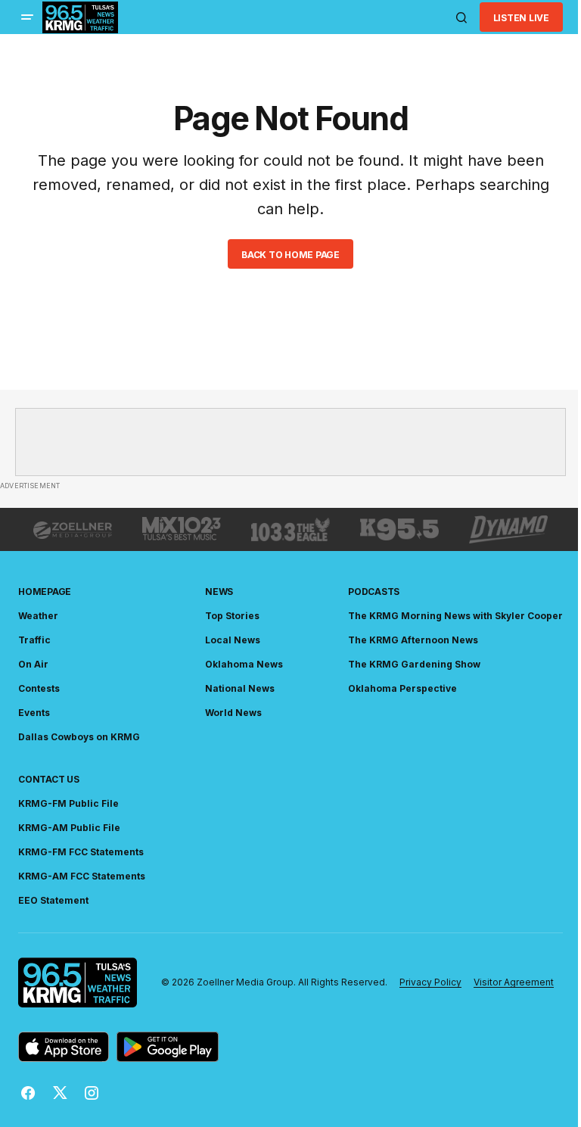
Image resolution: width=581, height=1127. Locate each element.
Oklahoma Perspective (402, 688)
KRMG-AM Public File (69, 827)
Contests (39, 688)
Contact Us (48, 779)
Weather (38, 615)
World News (233, 712)
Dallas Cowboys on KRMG (79, 737)
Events (34, 712)
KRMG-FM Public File (68, 803)
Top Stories (232, 615)
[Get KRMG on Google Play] (168, 1047)
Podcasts (373, 591)
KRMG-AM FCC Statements (81, 876)
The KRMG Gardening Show (414, 664)
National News (240, 688)
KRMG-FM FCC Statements (81, 852)
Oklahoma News (244, 664)
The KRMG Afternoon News (413, 640)
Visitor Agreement (514, 982)
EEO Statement (53, 900)
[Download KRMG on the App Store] (63, 1047)
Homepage (44, 591)
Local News (232, 640)
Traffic (34, 640)
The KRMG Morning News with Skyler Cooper (455, 615)
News (219, 591)
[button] (27, 17)
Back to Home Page (290, 254)
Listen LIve (521, 17)
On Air (33, 664)
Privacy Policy (430, 982)
